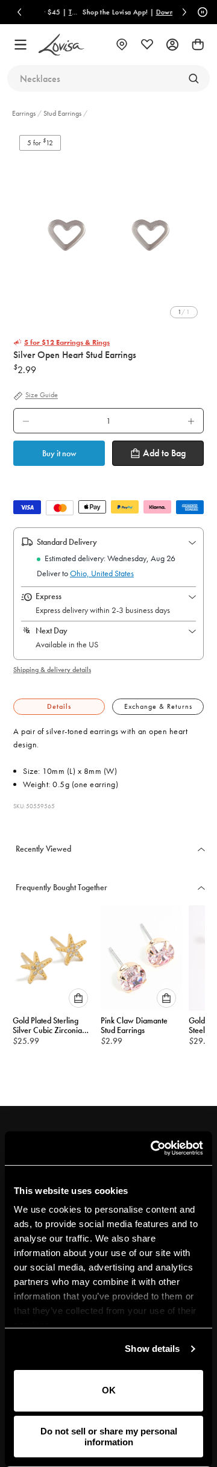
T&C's (69, 12)
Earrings (24, 113)
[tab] (59, 707)
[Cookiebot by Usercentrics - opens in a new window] (153, 1148)
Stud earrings (62, 113)
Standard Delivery (67, 542)
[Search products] (193, 78)
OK (109, 1390)
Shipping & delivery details (52, 669)
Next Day (52, 630)
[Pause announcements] (200, 12)
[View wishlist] (147, 45)
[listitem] (108, 230)
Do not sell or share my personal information (108, 1436)
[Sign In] (172, 45)
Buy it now (59, 453)
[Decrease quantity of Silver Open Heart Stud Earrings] (26, 421)
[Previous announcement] (19, 12)
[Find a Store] (122, 45)
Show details (152, 1348)
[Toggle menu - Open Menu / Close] (20, 44)
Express (48, 596)
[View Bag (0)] (198, 45)
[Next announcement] (184, 12)
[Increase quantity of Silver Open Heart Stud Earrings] (191, 421)
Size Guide (41, 395)
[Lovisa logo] (61, 45)
